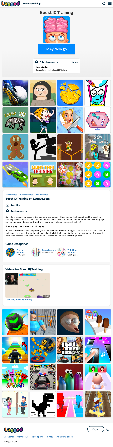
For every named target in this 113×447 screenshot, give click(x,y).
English (95, 429)
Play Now (54, 49)
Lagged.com (14, 430)
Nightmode (108, 429)
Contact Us (22, 437)
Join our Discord (64, 437)
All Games (9, 437)
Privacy (49, 437)
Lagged (11, 3)
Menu (110, 3)
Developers (37, 437)
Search (104, 3)
